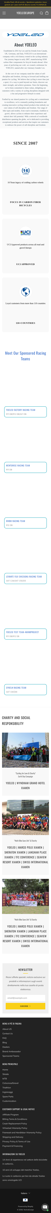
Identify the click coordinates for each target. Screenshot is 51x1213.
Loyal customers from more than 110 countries (25, 303)
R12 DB (9, 525)
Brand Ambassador (11, 1051)
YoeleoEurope (25, 13)
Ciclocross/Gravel (10, 1083)
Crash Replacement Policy (14, 1123)
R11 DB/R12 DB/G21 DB (16, 414)
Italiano (24, 1193)
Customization (9, 1101)
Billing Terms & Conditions (14, 1119)
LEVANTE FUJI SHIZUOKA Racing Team (24, 576)
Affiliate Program (10, 1114)
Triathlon (6, 1087)
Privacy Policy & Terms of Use (16, 1141)
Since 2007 (25, 143)
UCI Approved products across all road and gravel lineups (25, 246)
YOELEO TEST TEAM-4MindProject (22, 632)
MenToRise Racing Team (18, 465)
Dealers (6, 1047)
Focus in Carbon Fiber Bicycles (25, 204)
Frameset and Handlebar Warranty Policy (21, 1132)
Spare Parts (7, 1096)
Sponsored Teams (10, 1056)
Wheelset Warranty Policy (14, 1128)
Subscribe (24, 1006)
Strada (5, 1074)
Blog (4, 1042)
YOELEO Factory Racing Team (20, 410)
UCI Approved (25, 264)
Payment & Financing (12, 1146)
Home (5, 1069)
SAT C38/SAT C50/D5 (16, 581)
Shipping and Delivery (12, 1137)
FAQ (4, 1038)
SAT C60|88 (11, 692)
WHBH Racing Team (15, 521)
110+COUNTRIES (25, 323)
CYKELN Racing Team (16, 687)
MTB (4, 1078)
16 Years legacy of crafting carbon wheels (25, 182)
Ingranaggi (7, 1092)
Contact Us (7, 1033)
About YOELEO (25, 44)
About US (7, 1029)
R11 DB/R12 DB (12, 636)
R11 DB (9, 469)
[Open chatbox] (45, 1207)
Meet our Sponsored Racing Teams (25, 355)
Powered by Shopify (25, 1206)
